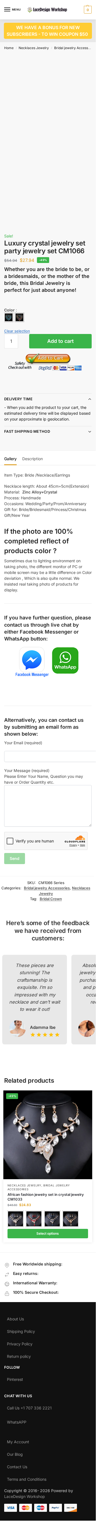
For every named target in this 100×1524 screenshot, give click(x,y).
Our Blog (15, 1453)
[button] (87, 10)
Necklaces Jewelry (34, 48)
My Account (18, 1440)
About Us (15, 1318)
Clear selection (17, 331)
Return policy (19, 1355)
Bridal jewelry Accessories (75, 48)
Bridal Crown (51, 899)
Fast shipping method (27, 431)
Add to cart (60, 341)
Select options (47, 1233)
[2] (19, 317)
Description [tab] (32, 458)
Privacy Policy (19, 1342)
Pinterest (15, 1378)
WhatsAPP (16, 1421)
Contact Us (17, 1465)
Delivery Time (18, 399)
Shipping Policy (21, 1330)
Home (9, 48)
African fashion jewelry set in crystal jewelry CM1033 (46, 1196)
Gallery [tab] (10, 458)
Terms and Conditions (26, 1478)
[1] (8, 317)
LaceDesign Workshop (24, 1496)
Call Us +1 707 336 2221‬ (29, 1407)
